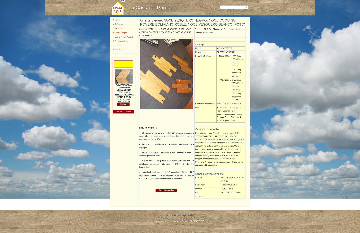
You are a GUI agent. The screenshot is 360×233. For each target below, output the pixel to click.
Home (117, 20)
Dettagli (123, 104)
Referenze (119, 24)
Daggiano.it (180, 224)
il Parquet (118, 28)
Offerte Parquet (121, 33)
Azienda (169, 215)
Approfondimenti (121, 50)
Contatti (118, 45)
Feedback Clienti (121, 41)
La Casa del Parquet (180, 221)
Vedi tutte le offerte (123, 112)
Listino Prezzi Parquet (124, 37)
